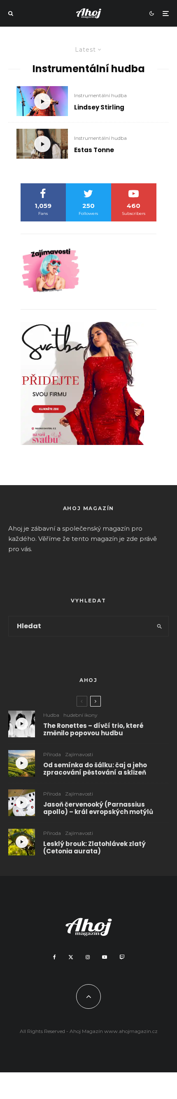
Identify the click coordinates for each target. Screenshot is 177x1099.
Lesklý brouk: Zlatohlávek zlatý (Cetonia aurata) (94, 847)
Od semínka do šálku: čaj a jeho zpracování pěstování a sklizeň (95, 769)
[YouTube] (104, 957)
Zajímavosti (79, 754)
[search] (160, 626)
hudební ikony (80, 715)
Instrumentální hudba (100, 95)
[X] (70, 957)
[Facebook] (54, 957)
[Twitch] (121, 957)
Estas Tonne (94, 150)
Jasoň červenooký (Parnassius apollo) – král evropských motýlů (98, 808)
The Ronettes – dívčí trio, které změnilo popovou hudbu (93, 729)
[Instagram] (87, 957)
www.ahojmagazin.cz (131, 1031)
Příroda (52, 754)
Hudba (51, 715)
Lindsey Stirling (99, 107)
